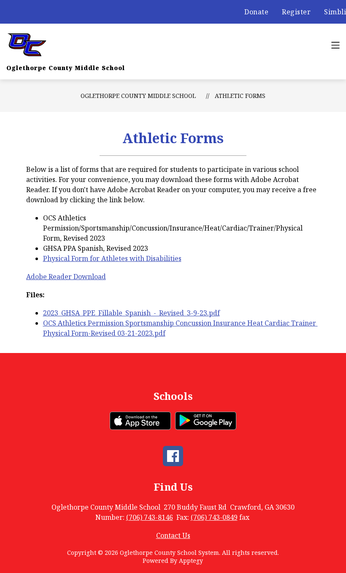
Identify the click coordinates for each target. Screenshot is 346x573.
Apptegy (191, 561)
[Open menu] (335, 45)
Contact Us (173, 535)
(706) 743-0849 (214, 517)
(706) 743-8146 (149, 517)
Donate (256, 11)
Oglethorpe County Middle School (138, 96)
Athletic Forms (240, 96)
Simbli (335, 11)
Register (296, 11)
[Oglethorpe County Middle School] (28, 45)
